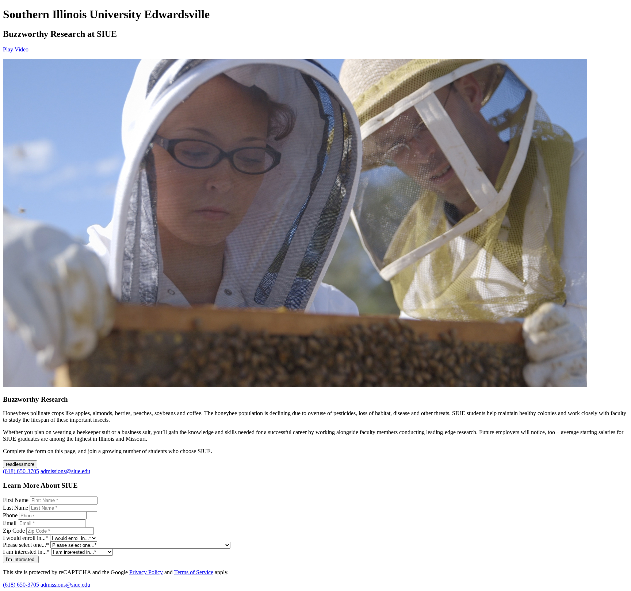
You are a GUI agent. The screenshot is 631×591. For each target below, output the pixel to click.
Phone (10, 515)
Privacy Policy (146, 572)
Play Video (15, 49)
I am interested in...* (26, 552)
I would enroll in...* (26, 538)
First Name (15, 500)
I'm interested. (21, 559)
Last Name (15, 508)
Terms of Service (193, 572)
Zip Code (14, 531)
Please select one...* (26, 545)
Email (9, 523)
